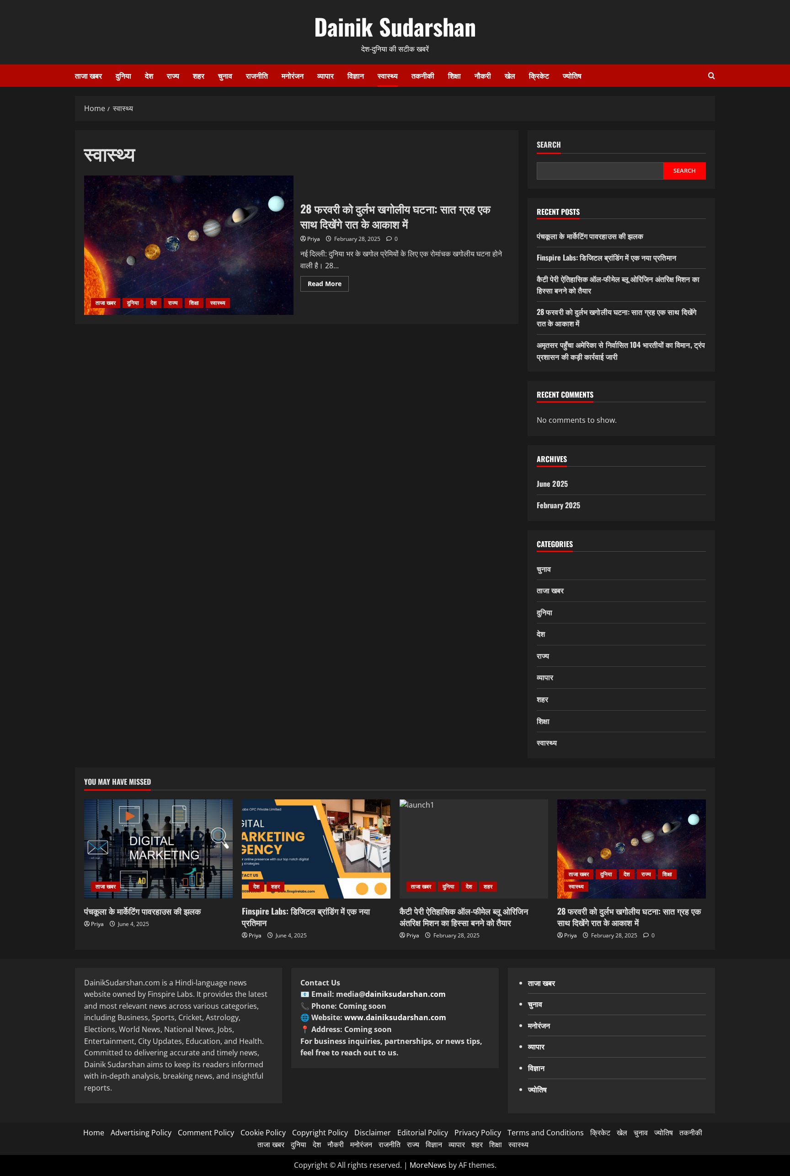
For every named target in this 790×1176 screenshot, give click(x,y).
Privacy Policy (477, 1133)
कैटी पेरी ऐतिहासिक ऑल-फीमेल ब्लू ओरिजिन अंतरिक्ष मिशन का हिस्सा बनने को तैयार (464, 916)
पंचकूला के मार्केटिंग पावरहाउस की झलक (590, 235)
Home (93, 1133)
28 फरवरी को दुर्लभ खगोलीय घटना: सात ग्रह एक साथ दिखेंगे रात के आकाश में (189, 245)
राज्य (173, 75)
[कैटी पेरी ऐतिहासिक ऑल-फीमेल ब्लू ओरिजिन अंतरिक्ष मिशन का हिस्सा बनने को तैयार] (474, 849)
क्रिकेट (539, 75)
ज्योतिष (572, 75)
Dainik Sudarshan (395, 26)
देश (149, 75)
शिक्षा (454, 75)
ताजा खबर (88, 75)
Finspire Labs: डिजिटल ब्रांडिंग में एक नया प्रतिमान (606, 257)
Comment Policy (206, 1133)
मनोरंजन (293, 75)
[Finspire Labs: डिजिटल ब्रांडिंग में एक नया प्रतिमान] (316, 849)
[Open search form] (711, 76)
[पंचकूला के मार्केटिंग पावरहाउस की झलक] (158, 849)
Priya (313, 239)
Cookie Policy (263, 1133)
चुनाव (225, 75)
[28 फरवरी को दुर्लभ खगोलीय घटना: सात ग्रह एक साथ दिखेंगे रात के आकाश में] (631, 849)
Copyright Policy (320, 1133)
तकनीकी (422, 75)
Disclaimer (372, 1133)
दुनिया (123, 75)
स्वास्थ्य (388, 75)
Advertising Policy (141, 1133)
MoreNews (428, 1165)
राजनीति (257, 75)
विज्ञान (355, 75)
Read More (328, 285)
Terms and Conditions (545, 1133)
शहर (198, 75)
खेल (510, 75)
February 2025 (558, 505)
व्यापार (325, 75)
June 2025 (552, 483)
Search (549, 144)
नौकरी (483, 75)
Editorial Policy (422, 1133)
